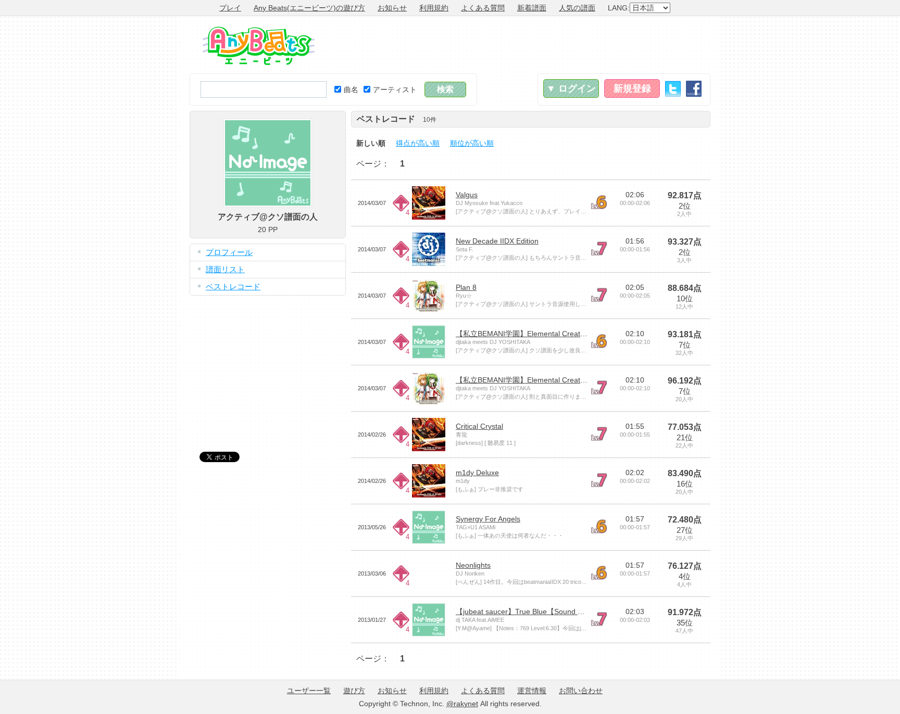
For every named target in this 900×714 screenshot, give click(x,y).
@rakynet (462, 703)
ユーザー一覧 (309, 690)
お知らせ (392, 8)
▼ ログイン (571, 88)
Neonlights (473, 565)
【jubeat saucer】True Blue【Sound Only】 (528, 611)
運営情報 (531, 690)
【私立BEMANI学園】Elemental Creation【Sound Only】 (549, 333)
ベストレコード (233, 286)
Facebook (694, 89)
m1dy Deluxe (477, 472)
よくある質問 (483, 8)
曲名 (351, 89)
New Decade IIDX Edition (497, 241)
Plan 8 (466, 287)
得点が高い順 (418, 143)
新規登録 (632, 88)
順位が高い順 (472, 143)
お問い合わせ (581, 690)
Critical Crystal (479, 426)
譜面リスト (225, 269)
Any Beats (259, 46)
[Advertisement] (520, 44)
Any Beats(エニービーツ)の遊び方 (309, 8)
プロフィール (229, 252)
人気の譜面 (577, 8)
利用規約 (433, 8)
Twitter (673, 89)
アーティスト (395, 89)
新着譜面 (531, 8)
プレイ (230, 8)
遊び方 (354, 690)
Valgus (467, 194)
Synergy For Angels (488, 519)
